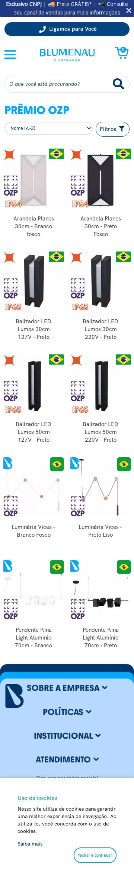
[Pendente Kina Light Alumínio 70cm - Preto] (100, 590)
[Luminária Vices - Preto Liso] (100, 487)
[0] (122, 56)
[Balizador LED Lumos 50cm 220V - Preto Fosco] (100, 384)
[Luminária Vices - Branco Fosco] (33, 487)
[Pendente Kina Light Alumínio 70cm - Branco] (33, 590)
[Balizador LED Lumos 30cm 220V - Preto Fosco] (100, 281)
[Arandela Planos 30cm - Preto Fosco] (100, 178)
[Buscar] (118, 84)
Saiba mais (29, 843)
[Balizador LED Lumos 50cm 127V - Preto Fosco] (33, 384)
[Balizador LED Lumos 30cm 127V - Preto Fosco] (33, 281)
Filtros (109, 129)
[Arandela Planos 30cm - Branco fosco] (33, 178)
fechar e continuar (95, 855)
